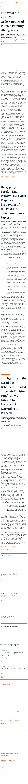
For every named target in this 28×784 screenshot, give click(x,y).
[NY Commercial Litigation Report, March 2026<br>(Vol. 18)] (2, 661)
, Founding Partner (10, 594)
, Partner (9, 573)
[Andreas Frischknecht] (14, 559)
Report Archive (4, 629)
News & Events (7, 739)
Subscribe (13, 712)
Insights (5, 736)
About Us (5, 728)
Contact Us (6, 742)
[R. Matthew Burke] (14, 600)
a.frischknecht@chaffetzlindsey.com (9, 574)
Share (2, 549)
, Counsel (8, 615)
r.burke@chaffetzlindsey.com (7, 616)
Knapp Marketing (15, 750)
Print (7, 549)
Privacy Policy (5, 746)
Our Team (5, 730)
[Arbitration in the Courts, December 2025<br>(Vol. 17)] (2, 677)
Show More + (7, 684)
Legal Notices (16, 746)
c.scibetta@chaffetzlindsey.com (8, 595)
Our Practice (7, 733)
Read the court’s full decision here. (9, 176)
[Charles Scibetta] (14, 579)
